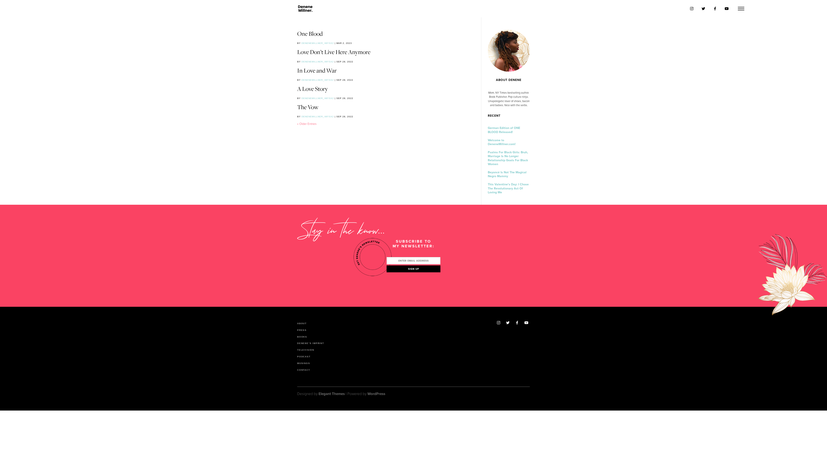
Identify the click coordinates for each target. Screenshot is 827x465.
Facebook (517, 323)
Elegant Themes (332, 394)
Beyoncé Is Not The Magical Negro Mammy (507, 174)
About (302, 323)
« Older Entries (306, 124)
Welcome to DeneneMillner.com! (502, 142)
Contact (303, 370)
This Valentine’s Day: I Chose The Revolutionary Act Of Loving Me (508, 188)
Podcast (304, 356)
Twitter (508, 323)
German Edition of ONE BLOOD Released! (504, 130)
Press (302, 330)
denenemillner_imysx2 (318, 43)
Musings (303, 363)
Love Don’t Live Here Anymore (333, 52)
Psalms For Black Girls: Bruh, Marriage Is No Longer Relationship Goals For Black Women (508, 158)
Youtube (526, 323)
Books (302, 337)
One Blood (310, 33)
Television (305, 350)
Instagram (499, 323)
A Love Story (312, 89)
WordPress (376, 394)
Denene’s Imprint (310, 343)
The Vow (307, 107)
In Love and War (317, 70)
